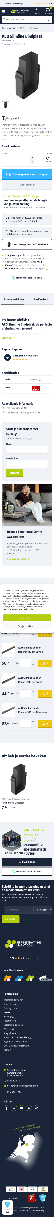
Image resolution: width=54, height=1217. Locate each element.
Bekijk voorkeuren (27, 625)
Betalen (7, 1012)
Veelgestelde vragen (13, 999)
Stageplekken (10, 1033)
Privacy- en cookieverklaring (17, 1037)
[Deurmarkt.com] (19, 978)
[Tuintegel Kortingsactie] (28, 789)
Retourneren (10, 1020)
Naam (9, 444)
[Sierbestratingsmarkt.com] (30, 978)
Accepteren (27, 617)
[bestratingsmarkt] (28, 944)
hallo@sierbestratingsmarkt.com (23, 1085)
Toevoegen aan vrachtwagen (30, 174)
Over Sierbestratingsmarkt (16, 1045)
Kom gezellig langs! (16, 558)
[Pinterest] (29, 1108)
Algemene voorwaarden (15, 1041)
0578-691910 (28, 862)
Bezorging (9, 1016)
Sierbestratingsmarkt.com (29, 1208)
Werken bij (9, 1029)
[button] (7, 1207)
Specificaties (39, 299)
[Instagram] (14, 1108)
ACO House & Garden (28, 221)
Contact (7, 1049)
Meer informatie (24, 234)
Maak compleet (27, 185)
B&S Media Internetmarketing (33, 1211)
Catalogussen (10, 1008)
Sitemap (42, 1208)
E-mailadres (12, 458)
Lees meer (7, 337)
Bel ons (37, 13)
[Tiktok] (36, 1108)
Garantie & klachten (13, 1024)
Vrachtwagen (48, 11)
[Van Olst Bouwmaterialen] (45, 978)
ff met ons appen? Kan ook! (29, 278)
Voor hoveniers (11, 1004)
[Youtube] (21, 1108)
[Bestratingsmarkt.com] (7, 978)
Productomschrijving (14, 299)
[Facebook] (6, 1108)
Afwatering (11, 28)
